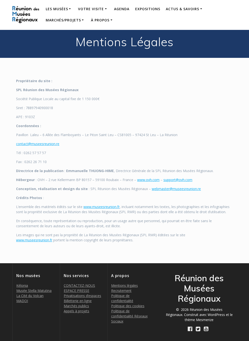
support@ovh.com (177, 179)
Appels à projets (76, 311)
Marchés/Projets (63, 20)
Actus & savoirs (182, 9)
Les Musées (57, 9)
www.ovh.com (148, 179)
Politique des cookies (127, 306)
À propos (100, 20)
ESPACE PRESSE (76, 290)
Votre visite (91, 9)
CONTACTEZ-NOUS (79, 285)
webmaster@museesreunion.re (176, 188)
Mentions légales (124, 285)
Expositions (147, 9)
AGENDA (121, 9)
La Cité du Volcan (30, 295)
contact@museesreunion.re (37, 143)
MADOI (22, 300)
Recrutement (121, 290)
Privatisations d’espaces (82, 295)
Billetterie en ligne (78, 300)
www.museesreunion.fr (101, 206)
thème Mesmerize (199, 319)
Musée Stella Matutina (34, 290)
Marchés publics (76, 306)
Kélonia (22, 285)
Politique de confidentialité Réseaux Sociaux (129, 316)
